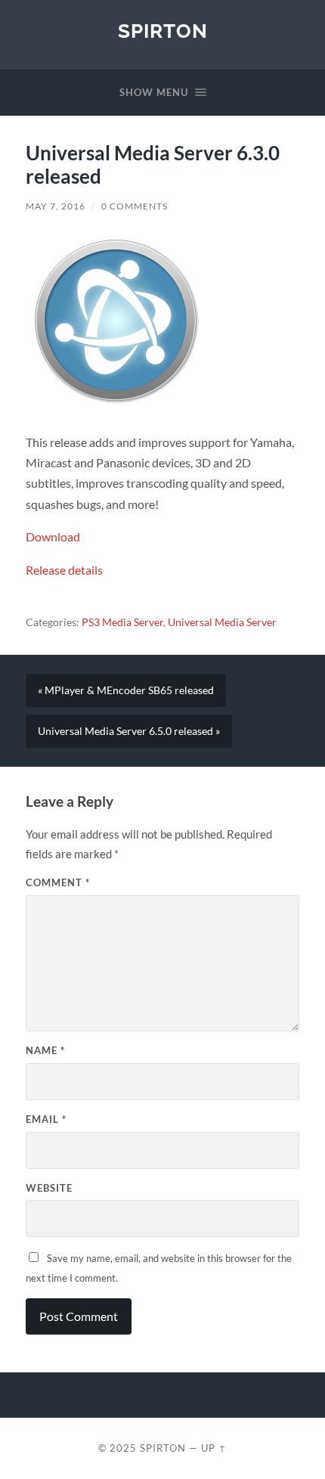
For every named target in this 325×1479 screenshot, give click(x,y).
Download (53, 536)
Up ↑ (214, 1448)
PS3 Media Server (122, 622)
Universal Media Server (222, 622)
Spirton (163, 30)
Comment (58, 882)
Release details (64, 570)
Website (49, 1188)
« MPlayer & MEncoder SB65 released (126, 690)
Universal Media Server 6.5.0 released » (129, 731)
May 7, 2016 (55, 206)
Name (45, 1050)
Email (46, 1119)
